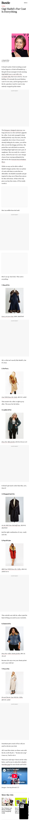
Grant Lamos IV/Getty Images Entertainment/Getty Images (28, 45)
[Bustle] (6, 3)
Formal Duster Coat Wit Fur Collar (12, 697)
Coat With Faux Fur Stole (9, 397)
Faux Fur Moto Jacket (8, 442)
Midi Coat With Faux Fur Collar (11, 569)
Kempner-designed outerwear (13, 130)
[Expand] (21, 805)
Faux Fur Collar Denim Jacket (11, 653)
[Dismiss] (26, 805)
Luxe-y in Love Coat (7, 316)
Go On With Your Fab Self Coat (11, 525)
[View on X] (14, 197)
